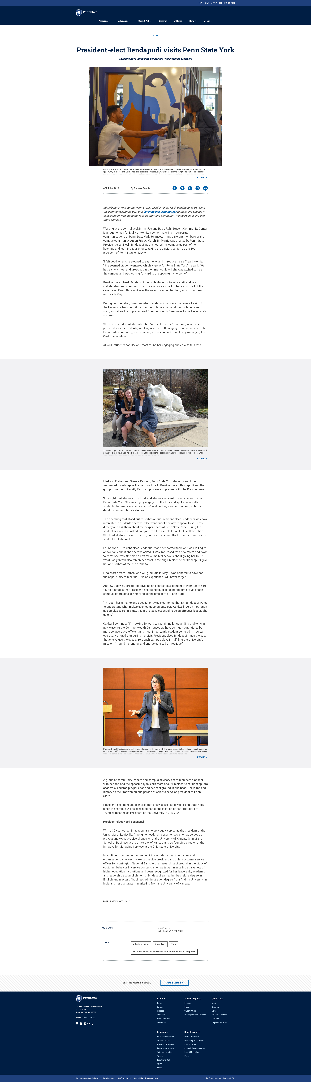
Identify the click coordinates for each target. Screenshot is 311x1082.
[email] (197, 188)
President (160, 944)
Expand (201, 177)
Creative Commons (151, 455)
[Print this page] (205, 188)
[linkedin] (190, 188)
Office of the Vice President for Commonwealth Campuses (164, 951)
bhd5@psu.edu (165, 928)
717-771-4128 (176, 931)
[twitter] (182, 188)
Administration (141, 944)
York (155, 35)
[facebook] (175, 188)
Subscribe (173, 982)
